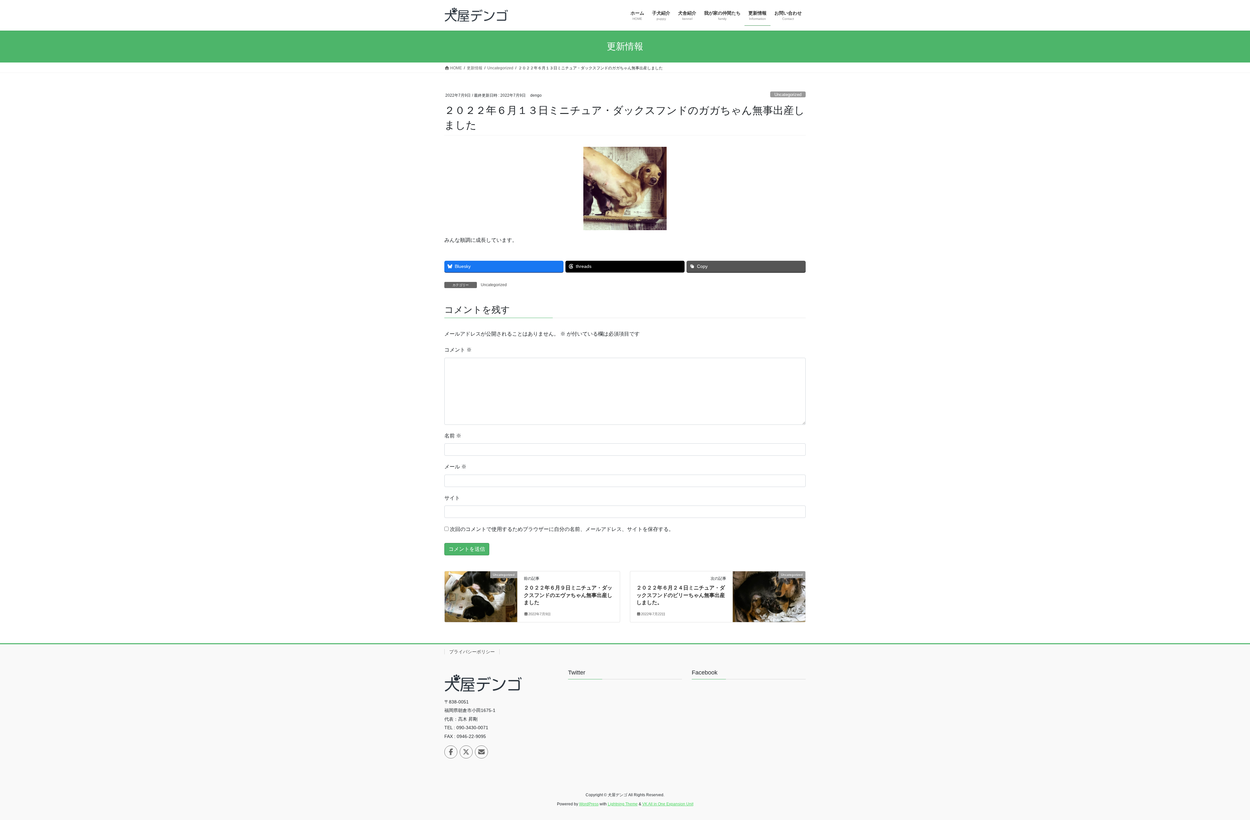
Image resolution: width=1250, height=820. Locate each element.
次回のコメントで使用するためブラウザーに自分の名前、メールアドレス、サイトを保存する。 (562, 529)
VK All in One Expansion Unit (667, 804)
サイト (452, 498)
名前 (452, 435)
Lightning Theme (623, 804)
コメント (458, 350)
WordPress (589, 804)
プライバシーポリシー (472, 651)
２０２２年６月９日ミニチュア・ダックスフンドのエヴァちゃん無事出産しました (568, 595)
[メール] (481, 751)
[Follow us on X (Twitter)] (466, 751)
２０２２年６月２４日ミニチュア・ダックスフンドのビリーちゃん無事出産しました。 (680, 595)
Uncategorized (787, 94)
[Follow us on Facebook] (450, 751)
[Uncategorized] (481, 595)
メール (455, 466)
